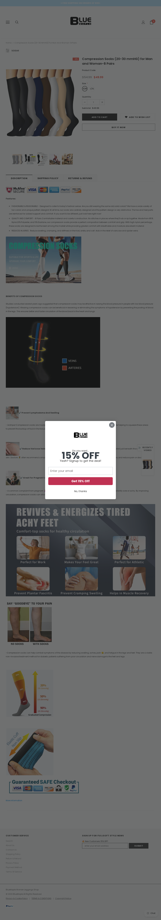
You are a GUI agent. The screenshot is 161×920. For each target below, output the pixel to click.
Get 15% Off (80, 481)
